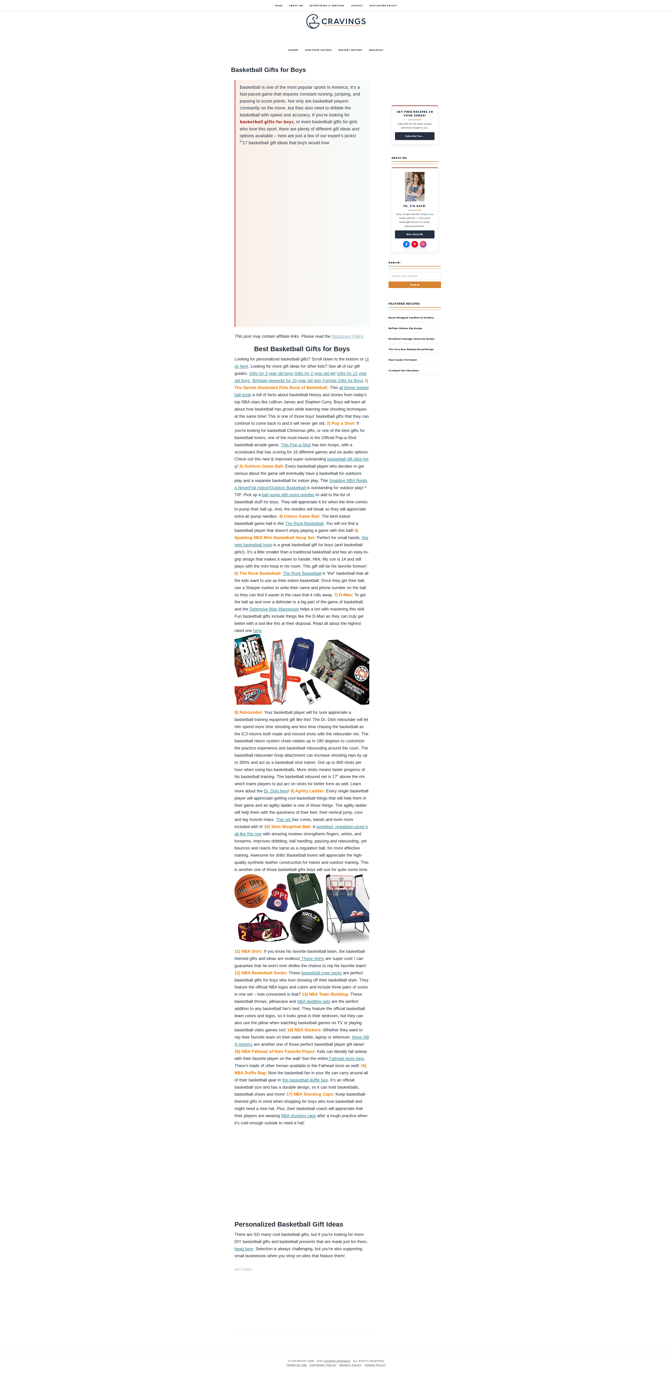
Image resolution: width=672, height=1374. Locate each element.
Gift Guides (243, 1269)
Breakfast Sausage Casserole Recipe (411, 338)
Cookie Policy (375, 1365)
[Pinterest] (414, 244)
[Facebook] (406, 244)
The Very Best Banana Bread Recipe (411, 349)
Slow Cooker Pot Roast (402, 359)
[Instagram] (423, 244)
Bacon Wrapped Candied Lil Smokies (411, 317)
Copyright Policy (323, 1365)
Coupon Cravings (336, 38)
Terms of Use (296, 1365)
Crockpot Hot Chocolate (403, 370)
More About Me (415, 234)
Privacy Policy (350, 1365)
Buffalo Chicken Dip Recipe (405, 328)
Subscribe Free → (415, 136)
